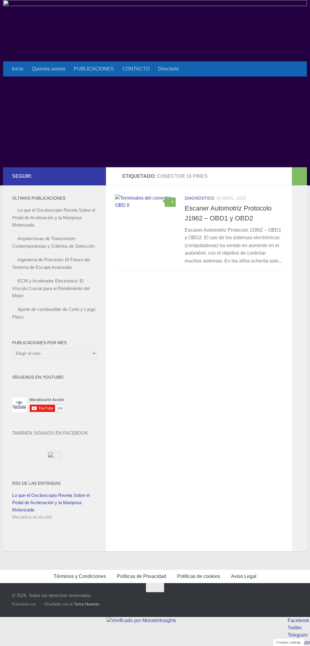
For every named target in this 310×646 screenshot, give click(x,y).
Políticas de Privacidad (141, 576)
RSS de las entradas (36, 483)
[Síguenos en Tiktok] (93, 176)
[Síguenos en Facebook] (74, 176)
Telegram (298, 635)
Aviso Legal (243, 576)
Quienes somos (48, 68)
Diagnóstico (199, 198)
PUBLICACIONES (94, 68)
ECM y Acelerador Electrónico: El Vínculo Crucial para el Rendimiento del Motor (51, 288)
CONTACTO (136, 68)
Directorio (168, 68)
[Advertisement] (155, 122)
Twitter (295, 627)
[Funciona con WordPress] (39, 604)
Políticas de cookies (198, 576)
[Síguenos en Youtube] (83, 176)
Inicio (17, 68)
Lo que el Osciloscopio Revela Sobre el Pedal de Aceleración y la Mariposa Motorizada (53, 217)
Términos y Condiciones (80, 576)
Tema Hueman (86, 604)
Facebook (298, 620)
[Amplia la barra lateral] (299, 176)
